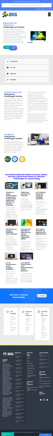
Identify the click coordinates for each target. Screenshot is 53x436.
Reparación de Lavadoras (18, 360)
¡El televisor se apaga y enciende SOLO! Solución (11, 231)
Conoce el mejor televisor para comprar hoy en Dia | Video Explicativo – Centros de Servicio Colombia (11, 198)
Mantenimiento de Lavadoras (19, 395)
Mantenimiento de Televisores (19, 398)
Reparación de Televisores (18, 364)
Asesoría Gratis (45, 434)
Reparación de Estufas (18, 376)
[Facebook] (47, 400)
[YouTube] (26, 434)
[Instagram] (44, 400)
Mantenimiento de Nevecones (19, 406)
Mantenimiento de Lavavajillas (19, 417)
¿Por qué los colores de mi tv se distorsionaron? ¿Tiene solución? (27, 267)
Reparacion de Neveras (18, 357)
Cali (47, 9)
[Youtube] (41, 400)
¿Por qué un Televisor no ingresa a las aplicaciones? (41, 231)
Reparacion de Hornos (18, 387)
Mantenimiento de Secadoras (19, 414)
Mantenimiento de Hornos (19, 421)
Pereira (50, 9)
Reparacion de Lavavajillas (18, 383)
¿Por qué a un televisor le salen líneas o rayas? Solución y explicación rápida (26, 234)
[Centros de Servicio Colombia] (9, 14)
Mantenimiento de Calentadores (19, 402)
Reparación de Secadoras (18, 379)
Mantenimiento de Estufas (19, 410)
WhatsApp (9, 47)
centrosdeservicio (37, 432)
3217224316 (39, 5)
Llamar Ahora (14, 48)
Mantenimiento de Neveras (19, 391)
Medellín (38, 9)
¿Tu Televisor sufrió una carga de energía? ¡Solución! (41, 195)
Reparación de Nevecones (18, 372)
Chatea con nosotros (6, 434)
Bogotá (43, 9)
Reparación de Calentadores (18, 368)
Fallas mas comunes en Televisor (25, 194)
